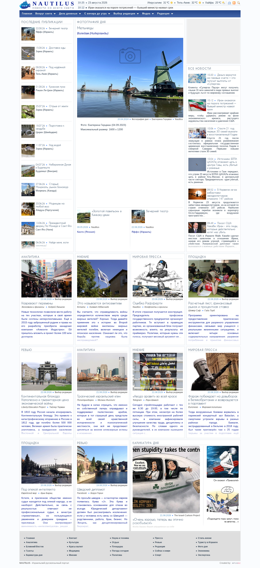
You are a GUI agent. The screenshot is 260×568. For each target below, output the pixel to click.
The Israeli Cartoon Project (187, 515)
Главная (30, 538)
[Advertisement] (213, 41)
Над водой (55, 145)
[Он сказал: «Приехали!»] (223, 476)
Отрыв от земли (58, 106)
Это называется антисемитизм (99, 303)
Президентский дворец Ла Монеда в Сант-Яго (54, 224)
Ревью (158, 542)
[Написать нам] (229, 2)
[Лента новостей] (234, 2)
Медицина (74, 551)
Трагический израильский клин (99, 396)
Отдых (115, 542)
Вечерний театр (58, 28)
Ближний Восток (35, 546)
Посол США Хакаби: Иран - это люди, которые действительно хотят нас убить (222, 228)
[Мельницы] (130, 78)
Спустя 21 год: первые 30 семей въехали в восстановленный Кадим (222, 131)
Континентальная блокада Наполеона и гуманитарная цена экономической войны (45, 399)
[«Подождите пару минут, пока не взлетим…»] (223, 515)
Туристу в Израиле (208, 542)
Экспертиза (204, 555)
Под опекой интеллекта (38, 489)
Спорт (158, 555)
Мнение (73, 555)
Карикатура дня (34, 555)
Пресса (159, 538)
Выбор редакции (63, 299)
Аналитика (31, 542)
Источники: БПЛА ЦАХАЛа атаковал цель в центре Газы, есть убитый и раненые (222, 163)
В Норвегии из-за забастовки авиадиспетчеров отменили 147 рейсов (222, 194)
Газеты (30, 551)
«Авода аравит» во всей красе (155, 396)
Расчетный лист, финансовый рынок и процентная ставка (210, 304)
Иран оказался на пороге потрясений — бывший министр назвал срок (130, 7)
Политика (117, 555)
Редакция (160, 546)
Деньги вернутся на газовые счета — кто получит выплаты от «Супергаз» (221, 79)
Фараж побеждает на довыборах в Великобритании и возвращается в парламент (213, 399)
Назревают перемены (37, 303)
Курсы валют (76, 546)
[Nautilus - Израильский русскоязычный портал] (25, 5)
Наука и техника (120, 538)
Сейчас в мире (162, 551)
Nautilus (179, 119)
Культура (74, 542)
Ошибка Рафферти (147, 303)
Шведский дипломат (91, 489)
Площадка (117, 546)
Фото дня (203, 546)
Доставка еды (57, 47)
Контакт (73, 538)
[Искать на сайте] (238, 2)
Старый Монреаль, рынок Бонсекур (52, 185)
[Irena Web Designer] (236, 563)
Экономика (203, 551)
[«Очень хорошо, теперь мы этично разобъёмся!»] (166, 512)
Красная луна (57, 86)
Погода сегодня (120, 551)
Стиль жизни (204, 538)
